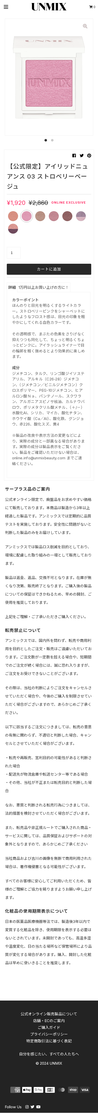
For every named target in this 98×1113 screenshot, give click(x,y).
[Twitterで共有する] (82, 155)
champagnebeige (40, 216)
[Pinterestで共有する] (89, 155)
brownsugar (67, 216)
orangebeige (13, 216)
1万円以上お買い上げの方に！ (44, 287)
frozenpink (81, 216)
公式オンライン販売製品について (49, 1014)
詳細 (12, 287)
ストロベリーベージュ (27, 216)
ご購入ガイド (49, 1027)
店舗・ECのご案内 (49, 1020)
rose (54, 216)
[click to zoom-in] (85, 26)
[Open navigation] (6, 6)
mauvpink (13, 229)
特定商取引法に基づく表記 (49, 1041)
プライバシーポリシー (49, 1034)
